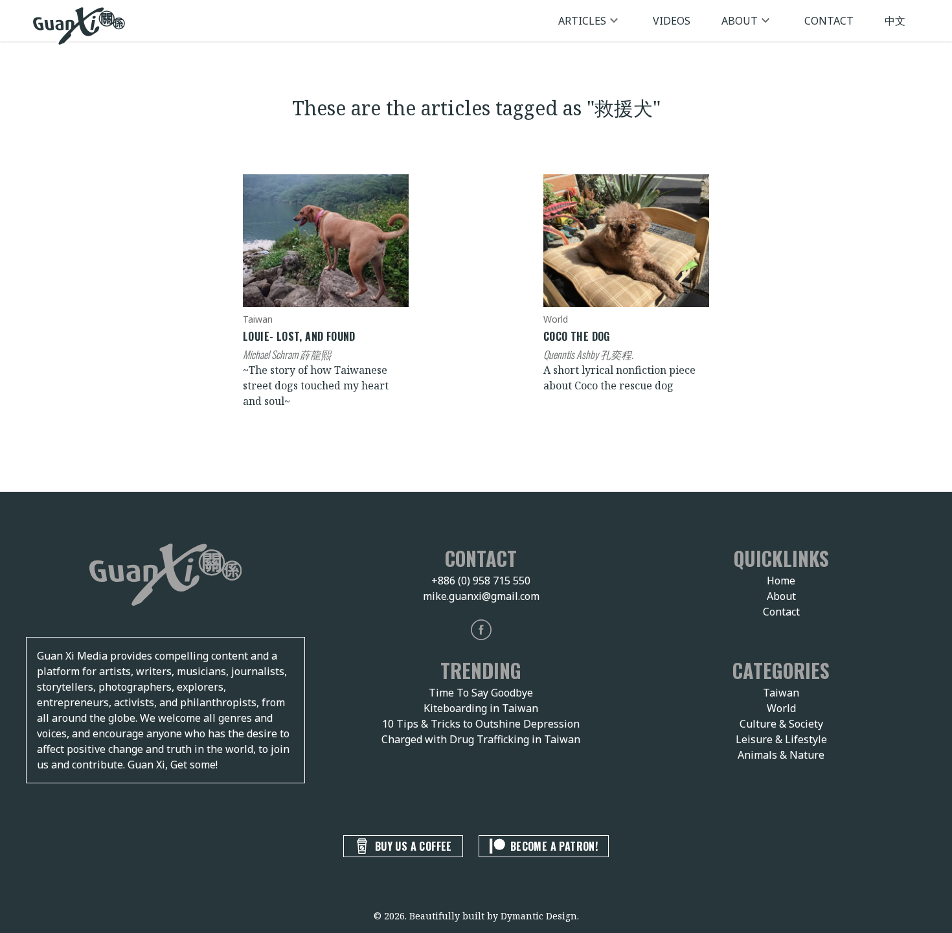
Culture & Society (781, 724)
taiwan (258, 319)
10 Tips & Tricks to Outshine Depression (481, 724)
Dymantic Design (539, 916)
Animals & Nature (781, 755)
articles (582, 21)
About (781, 596)
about (739, 21)
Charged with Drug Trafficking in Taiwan (480, 739)
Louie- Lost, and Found (299, 336)
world (555, 319)
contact (829, 21)
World (781, 708)
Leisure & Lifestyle (781, 739)
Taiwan (781, 692)
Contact (781, 612)
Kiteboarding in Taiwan (481, 708)
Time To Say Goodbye (481, 692)
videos (671, 21)
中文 (895, 21)
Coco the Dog (576, 336)
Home (781, 580)
